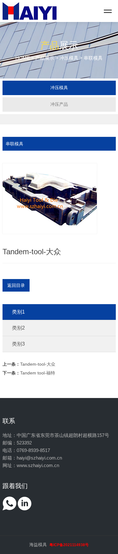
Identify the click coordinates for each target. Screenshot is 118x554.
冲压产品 (59, 104)
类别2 (18, 328)
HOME (22, 58)
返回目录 (16, 285)
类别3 (18, 344)
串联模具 (14, 143)
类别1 (18, 312)
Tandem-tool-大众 (29, 364)
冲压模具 (68, 58)
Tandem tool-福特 (29, 372)
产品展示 (44, 58)
